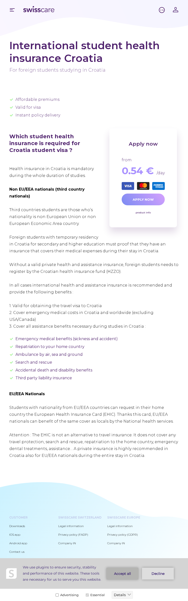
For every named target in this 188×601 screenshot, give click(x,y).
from (127, 160)
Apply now (143, 199)
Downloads (17, 526)
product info (143, 212)
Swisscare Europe (123, 517)
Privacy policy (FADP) (73, 534)
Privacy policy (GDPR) (122, 534)
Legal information (71, 526)
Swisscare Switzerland (80, 517)
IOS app (14, 534)
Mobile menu (12, 9)
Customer (18, 517)
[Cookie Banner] (94, 579)
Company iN (67, 543)
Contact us (16, 552)
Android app (18, 543)
